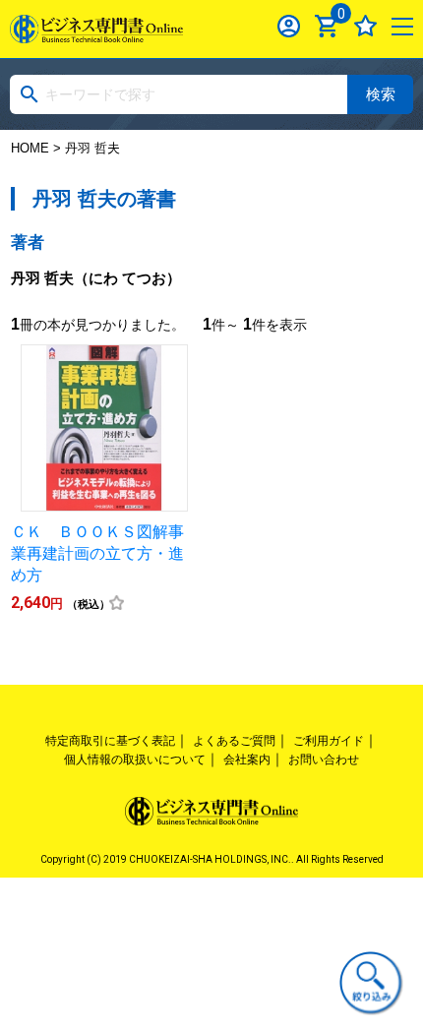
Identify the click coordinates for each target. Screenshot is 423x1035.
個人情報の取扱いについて (135, 759)
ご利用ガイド (328, 741)
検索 (380, 94)
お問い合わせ (323, 759)
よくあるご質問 (234, 741)
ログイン (288, 26)
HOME (30, 148)
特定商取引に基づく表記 (110, 741)
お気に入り (365, 26)
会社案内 (247, 759)
